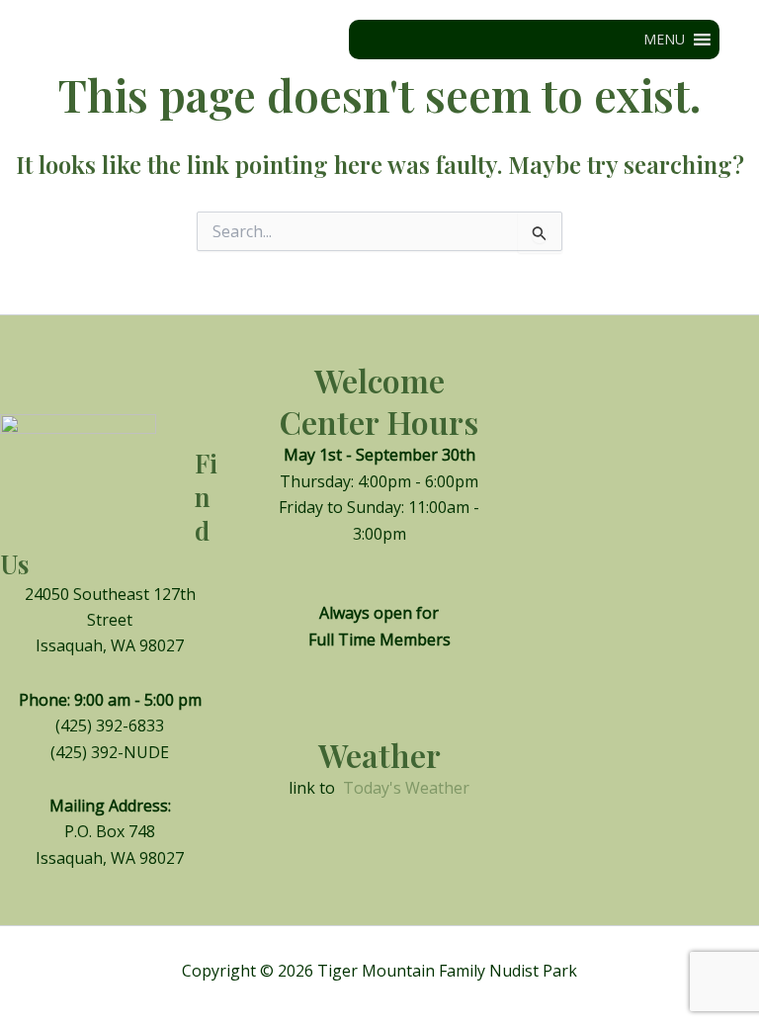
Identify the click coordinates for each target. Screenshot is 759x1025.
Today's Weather (406, 788)
